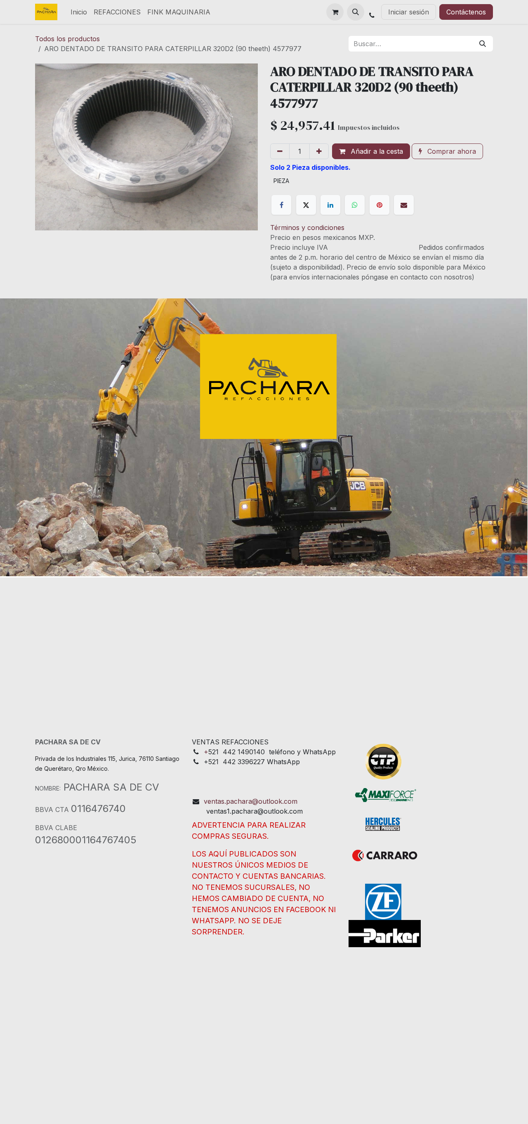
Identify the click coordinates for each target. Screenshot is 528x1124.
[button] (355, 12)
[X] (306, 205)
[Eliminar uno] (280, 151)
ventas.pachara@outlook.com (250, 801)
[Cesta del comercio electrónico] (335, 12)
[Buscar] (482, 44)
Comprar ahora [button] (450, 151)
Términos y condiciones (307, 227)
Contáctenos (466, 12)
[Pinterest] (379, 205)
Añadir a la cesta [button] (376, 151)
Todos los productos (67, 39)
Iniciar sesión (408, 12)
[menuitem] (78, 12)
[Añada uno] (319, 151)
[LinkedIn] (330, 205)
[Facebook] (281, 205)
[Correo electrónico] (404, 205)
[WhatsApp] (355, 205)
